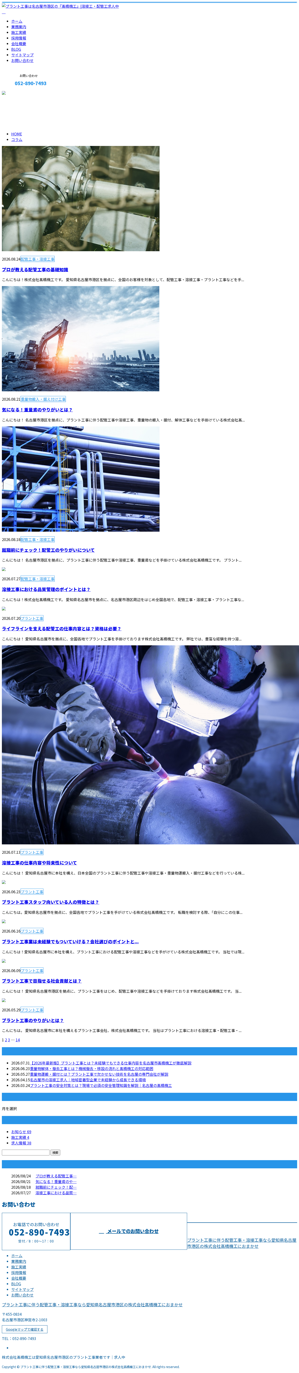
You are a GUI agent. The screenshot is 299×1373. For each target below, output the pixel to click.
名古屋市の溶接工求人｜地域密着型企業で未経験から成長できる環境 (88, 1079)
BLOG (16, 49)
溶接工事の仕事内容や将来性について (39, 862)
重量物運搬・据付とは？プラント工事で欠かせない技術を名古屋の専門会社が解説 (99, 1074)
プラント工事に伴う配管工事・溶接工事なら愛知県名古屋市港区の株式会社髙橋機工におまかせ (241, 1243)
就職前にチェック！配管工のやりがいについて (48, 550)
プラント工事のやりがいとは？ (33, 1020)
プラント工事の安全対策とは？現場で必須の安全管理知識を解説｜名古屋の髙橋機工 (101, 1085)
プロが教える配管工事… (56, 1176)
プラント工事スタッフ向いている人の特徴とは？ (50, 902)
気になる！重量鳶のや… (56, 1181)
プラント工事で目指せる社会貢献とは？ (42, 980)
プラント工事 (32, 618)
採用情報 (18, 38)
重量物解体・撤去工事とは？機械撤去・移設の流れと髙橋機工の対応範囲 (91, 1068)
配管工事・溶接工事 (37, 259)
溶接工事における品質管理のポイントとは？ (46, 589)
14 (18, 1039)
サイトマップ (22, 55)
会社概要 (18, 43)
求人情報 (21, 1143)
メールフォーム (18, 93)
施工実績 (18, 32)
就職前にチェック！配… (56, 1187)
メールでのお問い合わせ (132, 1231)
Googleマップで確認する (24, 1329)
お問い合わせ (22, 60)
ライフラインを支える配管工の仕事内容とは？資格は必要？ (61, 628)
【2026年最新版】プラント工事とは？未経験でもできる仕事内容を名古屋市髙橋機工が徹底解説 (110, 1063)
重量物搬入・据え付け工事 (43, 399)
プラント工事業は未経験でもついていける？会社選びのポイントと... (70, 941)
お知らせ (21, 1131)
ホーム (16, 21)
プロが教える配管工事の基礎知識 (35, 269)
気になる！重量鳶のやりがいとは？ (37, 409)
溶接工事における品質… (56, 1192)
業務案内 (18, 26)
